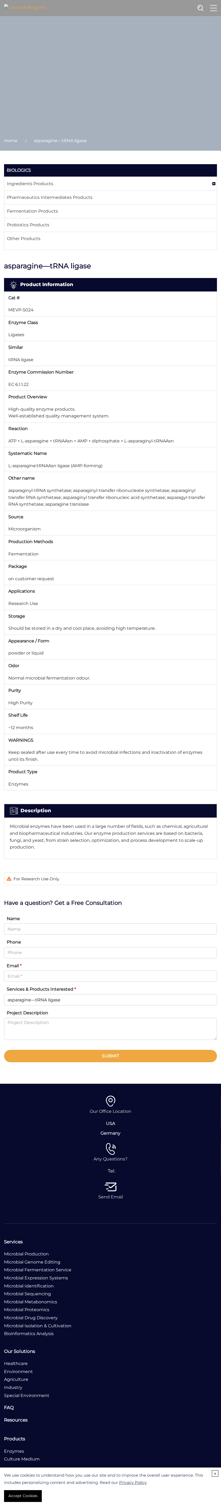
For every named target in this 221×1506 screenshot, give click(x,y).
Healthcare (16, 1363)
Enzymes (14, 1451)
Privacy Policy (133, 1482)
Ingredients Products (30, 183)
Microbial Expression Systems (36, 1277)
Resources (15, 1420)
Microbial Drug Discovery (31, 1317)
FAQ (9, 1407)
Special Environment (26, 1395)
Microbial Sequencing (27, 1293)
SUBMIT (110, 1055)
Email (14, 965)
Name (13, 918)
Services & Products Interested (41, 989)
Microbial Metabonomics (30, 1301)
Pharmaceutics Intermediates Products (49, 197)
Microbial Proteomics (26, 1309)
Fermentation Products (32, 211)
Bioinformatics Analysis (29, 1333)
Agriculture (16, 1379)
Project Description (27, 1012)
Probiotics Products (28, 224)
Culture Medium (22, 1459)
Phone (14, 942)
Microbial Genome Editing (32, 1262)
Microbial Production (26, 1254)
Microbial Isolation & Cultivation (37, 1325)
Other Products (23, 238)
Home (11, 140)
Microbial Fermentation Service (37, 1269)
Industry (13, 1387)
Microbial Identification (29, 1286)
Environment (18, 1371)
